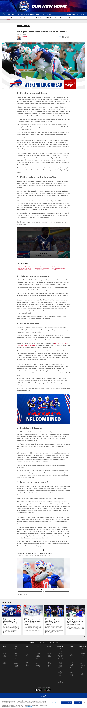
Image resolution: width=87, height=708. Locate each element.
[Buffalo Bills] (43, 696)
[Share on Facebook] (60, 37)
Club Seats (72, 657)
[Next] (53, 589)
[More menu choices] (52, 14)
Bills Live (38, 650)
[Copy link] (68, 37)
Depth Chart (16, 650)
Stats (16, 655)
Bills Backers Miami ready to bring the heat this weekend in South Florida (58, 268)
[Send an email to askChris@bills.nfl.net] (25, 39)
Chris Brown (24, 36)
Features (27, 652)
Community (82, 663)
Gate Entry (60, 653)
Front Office (16, 668)
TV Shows (38, 671)
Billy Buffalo (82, 661)
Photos (82, 671)
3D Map (60, 675)
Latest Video (38, 648)
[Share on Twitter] (63, 37)
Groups (71, 659)
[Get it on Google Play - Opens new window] (48, 690)
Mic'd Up (38, 668)
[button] (43, 242)
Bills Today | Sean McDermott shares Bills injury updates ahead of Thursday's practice (42, 268)
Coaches (16, 653)
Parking (60, 650)
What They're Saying (27, 665)
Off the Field (38, 663)
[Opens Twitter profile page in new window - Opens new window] (23, 39)
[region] (43, 703)
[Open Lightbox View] (43, 577)
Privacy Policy (29, 706)
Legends (16, 671)
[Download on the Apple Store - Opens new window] (38, 690)
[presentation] (84, 637)
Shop (83, 655)
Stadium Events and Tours (60, 672)
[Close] (84, 702)
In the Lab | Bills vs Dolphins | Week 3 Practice (34, 554)
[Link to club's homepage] (3, 14)
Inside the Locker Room (38, 660)
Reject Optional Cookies (67, 702)
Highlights (38, 653)
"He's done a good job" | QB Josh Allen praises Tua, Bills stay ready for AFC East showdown (24, 268)
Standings (16, 663)
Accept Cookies (77, 702)
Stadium (60, 648)
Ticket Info (72, 648)
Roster (16, 648)
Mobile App (83, 665)
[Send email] (66, 37)
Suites (71, 662)
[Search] (60, 14)
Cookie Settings (55, 702)
